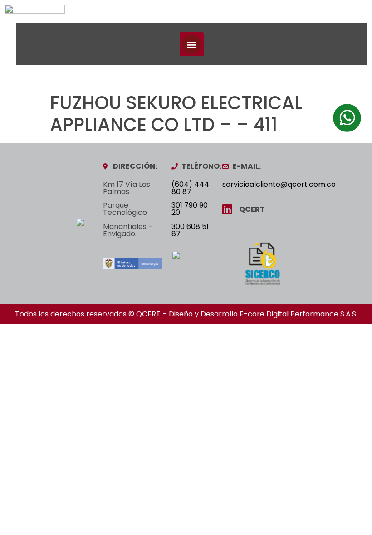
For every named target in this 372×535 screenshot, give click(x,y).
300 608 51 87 (190, 230)
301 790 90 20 (189, 209)
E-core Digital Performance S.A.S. (298, 314)
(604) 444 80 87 (190, 188)
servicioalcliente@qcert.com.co (279, 184)
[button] (192, 44)
